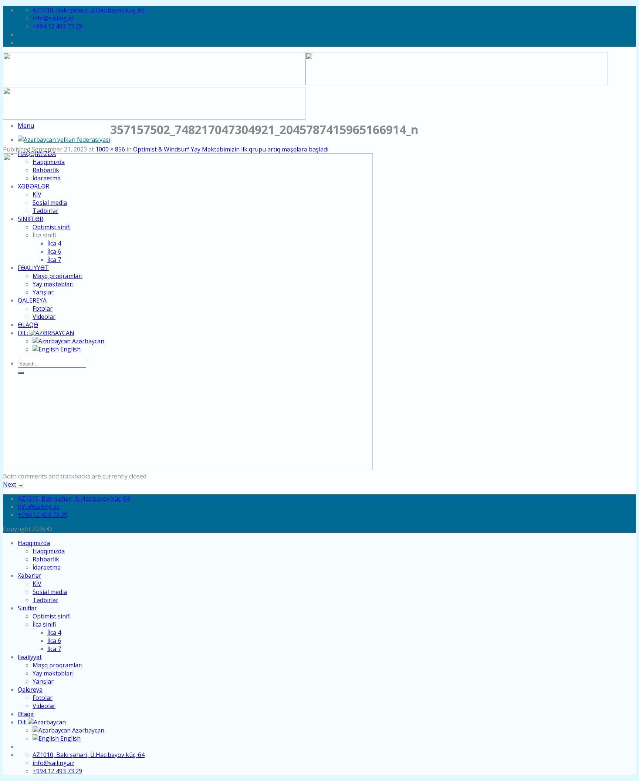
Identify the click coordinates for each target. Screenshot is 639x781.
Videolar (44, 706)
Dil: (23, 722)
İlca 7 (54, 649)
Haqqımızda (34, 543)
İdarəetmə (47, 567)
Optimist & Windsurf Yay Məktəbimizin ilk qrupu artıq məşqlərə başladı (230, 149)
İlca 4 (54, 632)
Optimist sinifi (52, 616)
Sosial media (50, 592)
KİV (37, 584)
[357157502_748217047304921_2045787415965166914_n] (188, 468)
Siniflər (27, 608)
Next (13, 484)
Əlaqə (26, 714)
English (70, 738)
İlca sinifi (44, 624)
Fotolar (43, 698)
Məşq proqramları (57, 665)
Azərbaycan (87, 730)
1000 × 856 (110, 149)
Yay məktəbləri (53, 673)
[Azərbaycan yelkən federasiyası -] (64, 140)
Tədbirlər (45, 600)
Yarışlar (43, 681)
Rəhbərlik (46, 559)
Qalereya (30, 689)
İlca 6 (54, 641)
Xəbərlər (29, 575)
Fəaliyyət (30, 657)
